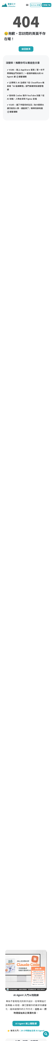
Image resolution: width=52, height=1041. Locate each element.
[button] (27, 5)
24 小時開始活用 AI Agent (33, 1030)
